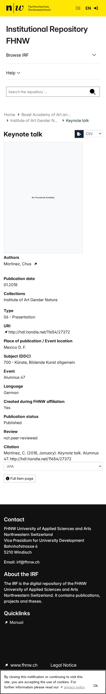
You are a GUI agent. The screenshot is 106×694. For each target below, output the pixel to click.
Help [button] (11, 72)
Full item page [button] (21, 478)
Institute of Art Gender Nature (35, 120)
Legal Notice (63, 665)
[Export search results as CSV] (79, 134)
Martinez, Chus (17, 263)
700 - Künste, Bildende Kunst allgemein (39, 362)
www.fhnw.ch (24, 665)
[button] (96, 8)
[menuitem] (53, 55)
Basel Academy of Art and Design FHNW (46, 114)
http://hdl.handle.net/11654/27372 (39, 332)
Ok (95, 686)
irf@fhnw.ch (28, 562)
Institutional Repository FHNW (47, 35)
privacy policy (74, 687)
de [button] (79, 8)
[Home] (28, 8)
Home (9, 114)
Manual (16, 622)
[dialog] (53, 682)
